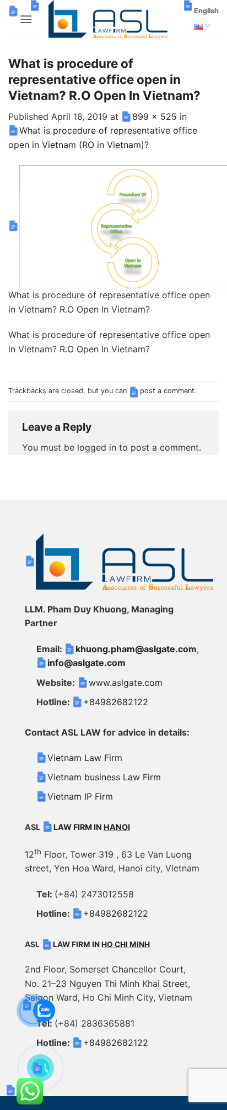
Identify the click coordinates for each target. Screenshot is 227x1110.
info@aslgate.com (86, 662)
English (206, 11)
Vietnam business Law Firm (104, 777)
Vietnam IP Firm (80, 796)
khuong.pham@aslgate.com (136, 648)
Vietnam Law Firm (84, 757)
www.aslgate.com (126, 682)
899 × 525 (154, 116)
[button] (26, 19)
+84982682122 (115, 701)
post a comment (167, 391)
